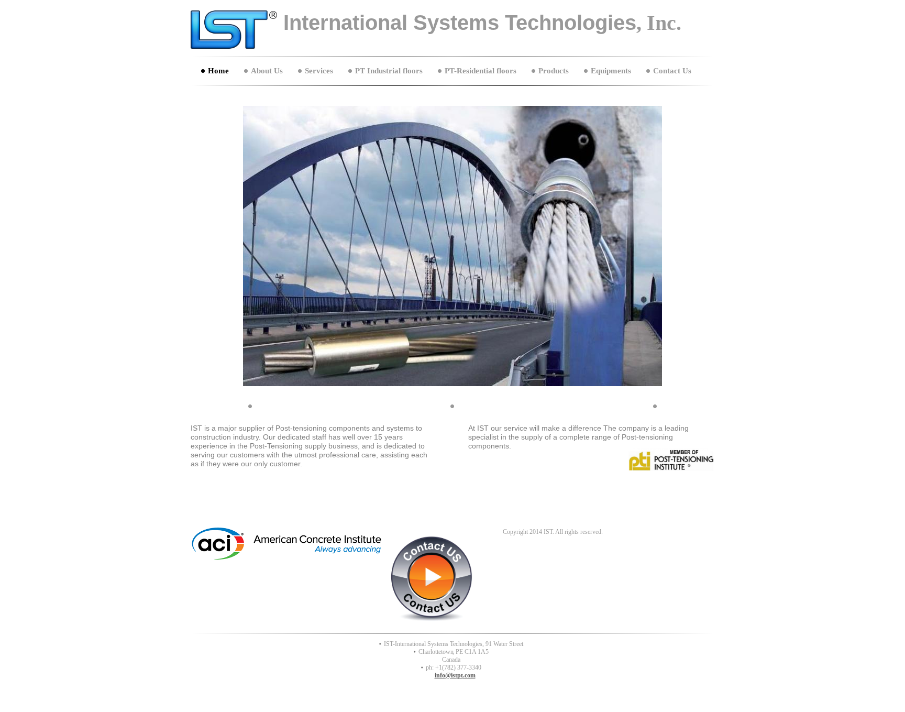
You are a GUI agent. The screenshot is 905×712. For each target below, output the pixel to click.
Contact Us (672, 71)
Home (218, 71)
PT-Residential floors (480, 71)
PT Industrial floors (389, 71)
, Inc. (658, 23)
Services (319, 71)
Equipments (611, 71)
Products (553, 71)
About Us (267, 71)
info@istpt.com (455, 675)
